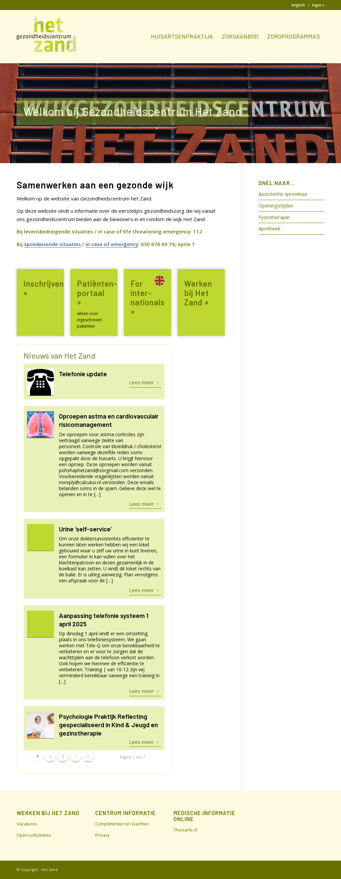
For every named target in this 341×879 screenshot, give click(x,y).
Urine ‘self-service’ (85, 529)
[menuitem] (298, 5)
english (298, 4)
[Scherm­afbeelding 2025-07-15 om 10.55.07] (40, 424)
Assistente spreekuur (283, 193)
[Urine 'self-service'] (40, 537)
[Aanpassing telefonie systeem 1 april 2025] (40, 624)
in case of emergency (112, 244)
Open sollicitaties (34, 835)
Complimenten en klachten (122, 824)
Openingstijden (275, 205)
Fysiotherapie (274, 217)
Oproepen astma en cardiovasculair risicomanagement (109, 420)
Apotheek (269, 228)
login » (318, 4)
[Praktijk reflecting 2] (40, 725)
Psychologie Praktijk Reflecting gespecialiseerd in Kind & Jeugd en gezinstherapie (108, 724)
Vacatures (27, 824)
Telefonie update (83, 374)
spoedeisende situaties (52, 244)
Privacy (102, 835)
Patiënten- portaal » (97, 293)
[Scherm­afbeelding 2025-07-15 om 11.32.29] (40, 382)
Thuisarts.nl (185, 830)
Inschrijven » (43, 288)
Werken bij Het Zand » (198, 293)
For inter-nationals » (148, 297)
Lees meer (141, 382)
